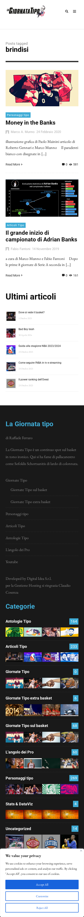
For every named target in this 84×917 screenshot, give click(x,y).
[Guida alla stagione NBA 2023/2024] (33, 657)
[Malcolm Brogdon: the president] (51, 789)
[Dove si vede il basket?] (14, 657)
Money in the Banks (30, 122)
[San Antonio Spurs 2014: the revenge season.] (51, 632)
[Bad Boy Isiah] (14, 789)
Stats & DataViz (19, 804)
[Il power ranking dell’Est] (51, 843)
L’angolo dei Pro (18, 549)
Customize (42, 896)
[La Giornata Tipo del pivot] (33, 683)
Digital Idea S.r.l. (39, 578)
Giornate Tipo (16, 480)
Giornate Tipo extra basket (30, 501)
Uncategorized (18, 828)
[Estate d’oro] (69, 763)
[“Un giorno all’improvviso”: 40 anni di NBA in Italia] (33, 632)
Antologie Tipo (17, 537)
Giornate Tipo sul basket (29, 489)
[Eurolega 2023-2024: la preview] (51, 657)
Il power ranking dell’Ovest (34, 379)
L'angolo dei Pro (20, 752)
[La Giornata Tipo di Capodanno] (14, 710)
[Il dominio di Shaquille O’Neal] (69, 789)
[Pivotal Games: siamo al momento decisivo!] (14, 814)
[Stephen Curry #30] (69, 632)
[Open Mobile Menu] (74, 11)
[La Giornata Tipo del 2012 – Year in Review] (69, 710)
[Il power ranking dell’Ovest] (33, 843)
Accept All (42, 884)
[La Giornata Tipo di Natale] (33, 710)
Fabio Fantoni (20, 249)
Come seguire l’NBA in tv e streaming (40, 362)
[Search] (67, 11)
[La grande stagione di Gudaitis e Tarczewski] (51, 814)
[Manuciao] (33, 763)
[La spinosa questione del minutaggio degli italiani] (33, 814)
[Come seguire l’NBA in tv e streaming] (14, 843)
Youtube (12, 561)
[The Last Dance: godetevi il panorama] (14, 763)
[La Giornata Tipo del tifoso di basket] (69, 683)
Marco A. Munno (23, 132)
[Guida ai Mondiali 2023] (69, 657)
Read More (13, 164)
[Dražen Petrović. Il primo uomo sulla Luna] (33, 789)
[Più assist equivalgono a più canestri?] (69, 814)
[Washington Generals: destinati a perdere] (14, 632)
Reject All (42, 908)
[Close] (81, 851)
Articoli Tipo (15, 225)
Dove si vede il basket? (32, 312)
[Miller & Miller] (69, 843)
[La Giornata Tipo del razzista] (51, 683)
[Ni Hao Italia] (51, 763)
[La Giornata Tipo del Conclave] (51, 710)
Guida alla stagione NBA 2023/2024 (40, 345)
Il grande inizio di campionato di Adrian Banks (41, 236)
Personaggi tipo (18, 115)
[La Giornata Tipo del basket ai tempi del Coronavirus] (14, 683)
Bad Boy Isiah (26, 329)
